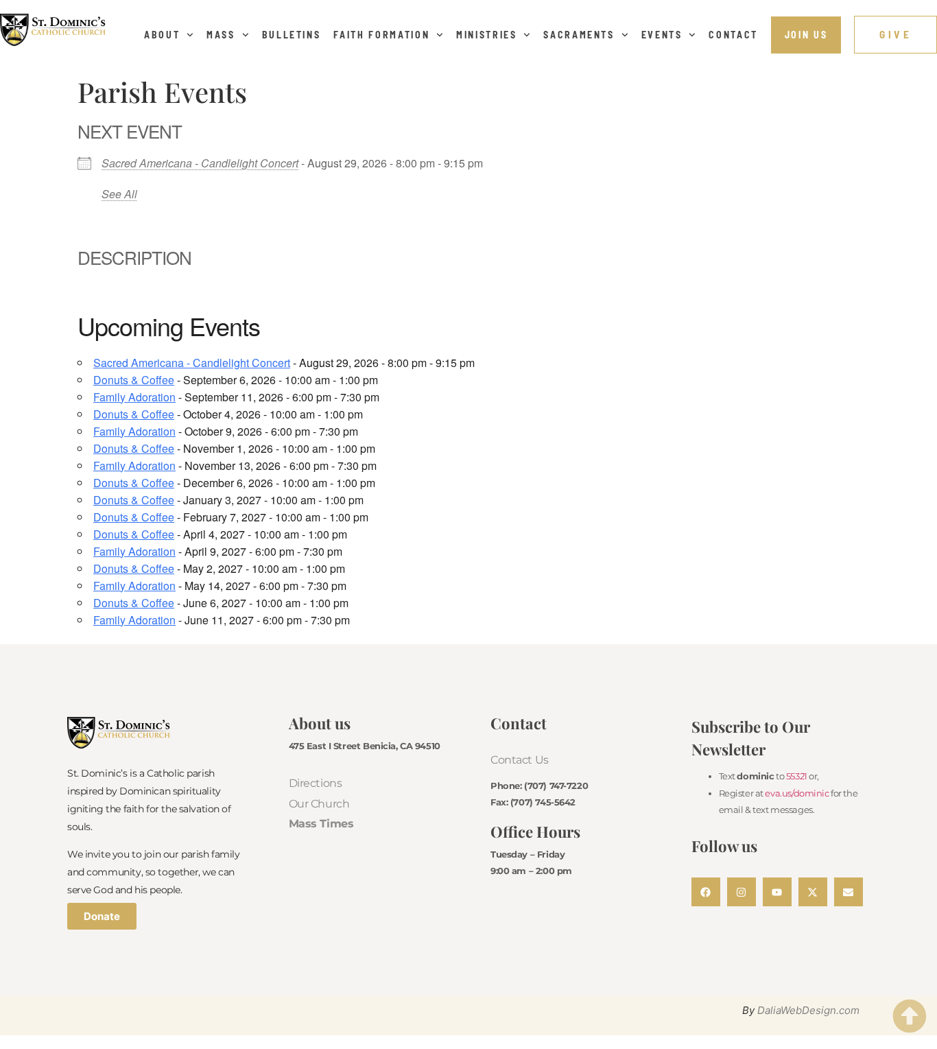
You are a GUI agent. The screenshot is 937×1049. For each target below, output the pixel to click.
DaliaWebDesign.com (808, 1010)
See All (119, 194)
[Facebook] (705, 891)
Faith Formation (381, 34)
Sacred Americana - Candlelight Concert (200, 163)
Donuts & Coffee (133, 380)
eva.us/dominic (797, 793)
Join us (806, 34)
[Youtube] (777, 891)
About (162, 34)
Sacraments (579, 34)
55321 (796, 775)
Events (662, 34)
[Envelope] (848, 891)
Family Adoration (134, 397)
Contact (733, 34)
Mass (220, 34)
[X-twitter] (812, 891)
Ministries (486, 34)
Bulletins (291, 34)
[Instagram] (741, 891)
